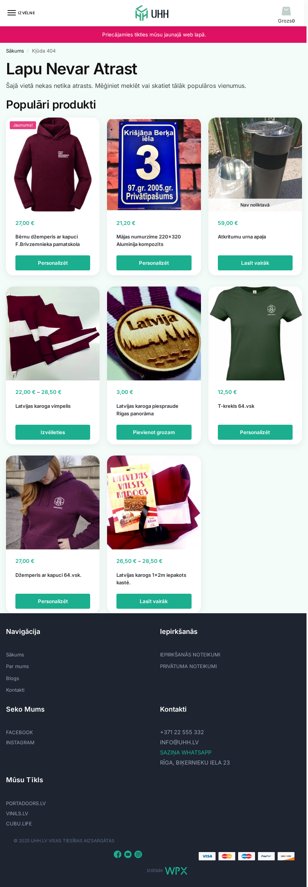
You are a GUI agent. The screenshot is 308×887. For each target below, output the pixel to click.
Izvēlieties (53, 432)
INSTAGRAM (20, 742)
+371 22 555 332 (182, 732)
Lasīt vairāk (255, 263)
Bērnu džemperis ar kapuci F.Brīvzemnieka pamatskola (47, 240)
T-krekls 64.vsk (236, 406)
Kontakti (15, 690)
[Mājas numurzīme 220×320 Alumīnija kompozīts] (154, 164)
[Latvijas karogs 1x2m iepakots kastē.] (154, 502)
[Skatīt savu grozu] (286, 11)
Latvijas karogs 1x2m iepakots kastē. (151, 578)
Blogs (12, 678)
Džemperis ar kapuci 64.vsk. (48, 575)
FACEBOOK (19, 732)
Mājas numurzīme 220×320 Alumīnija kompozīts (148, 240)
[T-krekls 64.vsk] (255, 333)
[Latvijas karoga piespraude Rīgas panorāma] (154, 333)
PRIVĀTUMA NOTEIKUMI (188, 666)
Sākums (15, 51)
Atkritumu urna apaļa (242, 237)
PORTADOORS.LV (26, 803)
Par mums (17, 666)
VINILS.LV (17, 813)
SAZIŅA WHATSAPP (185, 752)
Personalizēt (53, 263)
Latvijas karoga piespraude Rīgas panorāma (147, 409)
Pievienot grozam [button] (154, 432)
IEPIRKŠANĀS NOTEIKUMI (190, 655)
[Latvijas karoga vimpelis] (53, 333)
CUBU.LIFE (19, 824)
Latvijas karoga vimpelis (43, 406)
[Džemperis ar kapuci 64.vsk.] (53, 502)
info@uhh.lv (179, 742)
